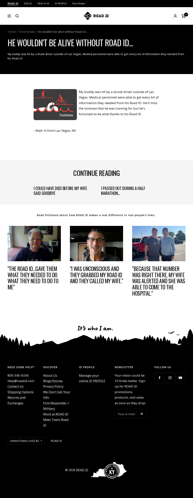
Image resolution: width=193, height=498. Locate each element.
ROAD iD (13, 3)
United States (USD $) (24, 441)
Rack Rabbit (78, 3)
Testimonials (26, 31)
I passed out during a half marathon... (123, 190)
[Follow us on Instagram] (170, 378)
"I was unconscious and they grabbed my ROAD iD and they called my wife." (96, 275)
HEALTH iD (43, 3)
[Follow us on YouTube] (180, 378)
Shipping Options (21, 392)
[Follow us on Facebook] (159, 378)
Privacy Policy (53, 386)
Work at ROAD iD (55, 414)
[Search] (17, 16)
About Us (50, 375)
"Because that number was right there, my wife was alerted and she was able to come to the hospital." (158, 281)
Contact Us (16, 386)
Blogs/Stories (53, 381)
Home (12, 31)
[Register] (141, 413)
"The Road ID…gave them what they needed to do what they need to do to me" (33, 278)
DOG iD (28, 3)
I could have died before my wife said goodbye (60, 190)
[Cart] (183, 16)
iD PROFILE (61, 3)
